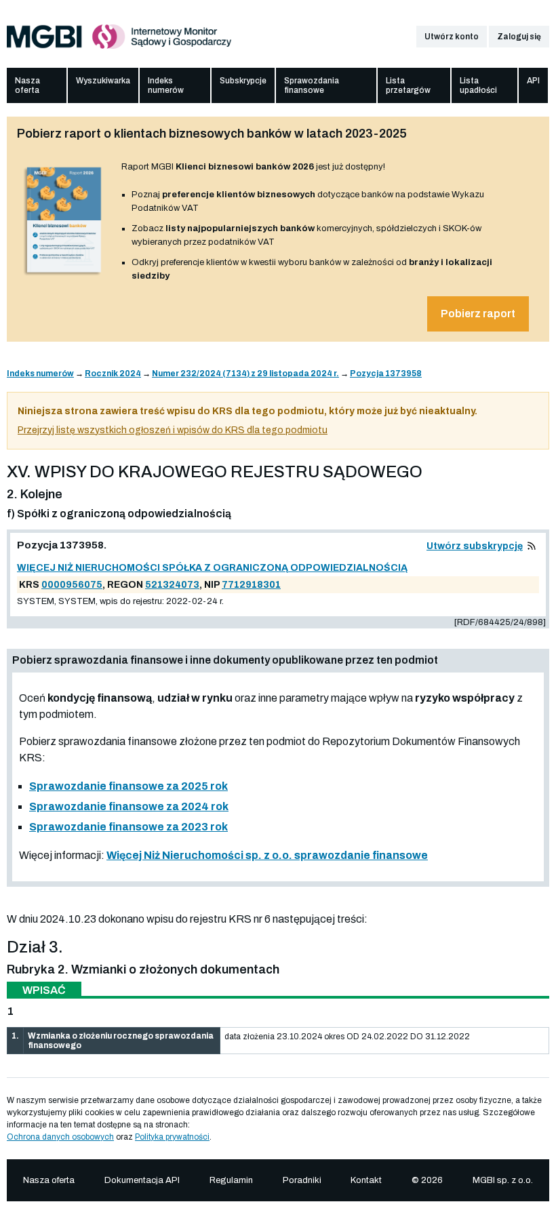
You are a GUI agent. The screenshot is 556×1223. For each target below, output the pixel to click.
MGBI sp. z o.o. (503, 1180)
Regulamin (231, 1180)
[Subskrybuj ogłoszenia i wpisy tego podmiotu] (531, 546)
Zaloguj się (519, 36)
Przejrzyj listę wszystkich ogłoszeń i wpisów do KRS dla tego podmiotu (172, 430)
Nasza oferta (27, 85)
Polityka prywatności (172, 1137)
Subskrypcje (243, 80)
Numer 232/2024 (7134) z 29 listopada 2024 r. (245, 373)
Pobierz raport (478, 313)
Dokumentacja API (142, 1180)
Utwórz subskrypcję (474, 546)
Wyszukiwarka (103, 80)
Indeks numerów (166, 85)
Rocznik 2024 (113, 373)
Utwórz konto (451, 36)
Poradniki (302, 1180)
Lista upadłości (478, 85)
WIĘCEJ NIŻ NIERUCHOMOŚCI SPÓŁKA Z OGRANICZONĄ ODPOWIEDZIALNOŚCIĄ (212, 568)
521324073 (172, 585)
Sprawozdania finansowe (311, 85)
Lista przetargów (408, 85)
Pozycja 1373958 (386, 373)
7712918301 (251, 585)
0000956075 (71, 585)
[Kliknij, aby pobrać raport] (64, 276)
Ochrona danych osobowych (60, 1137)
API (533, 80)
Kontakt (366, 1180)
